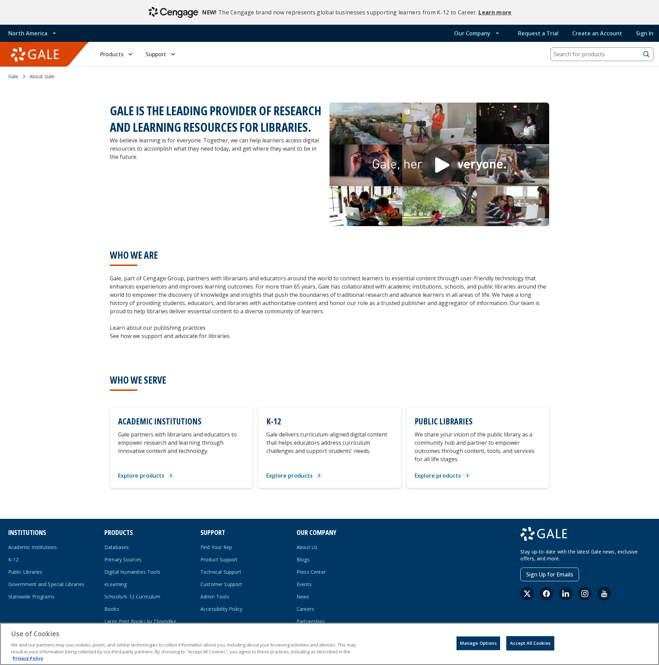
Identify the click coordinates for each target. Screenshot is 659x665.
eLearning (115, 584)
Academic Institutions (32, 547)
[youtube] (604, 593)
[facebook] (546, 593)
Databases (116, 547)
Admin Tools (214, 596)
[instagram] (585, 593)
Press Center (311, 572)
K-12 (13, 559)
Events (304, 584)
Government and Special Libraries (46, 584)
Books (111, 609)
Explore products (141, 475)
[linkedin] (566, 593)
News (303, 596)
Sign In (645, 33)
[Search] (646, 54)
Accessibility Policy (221, 609)
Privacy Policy (28, 658)
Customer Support (221, 584)
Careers (305, 609)
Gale (13, 76)
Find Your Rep (216, 547)
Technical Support (220, 572)
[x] (527, 593)
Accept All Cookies (530, 643)
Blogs (303, 559)
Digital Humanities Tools (132, 572)
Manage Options (478, 643)
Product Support (219, 559)
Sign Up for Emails (549, 574)
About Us (307, 547)
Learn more (494, 12)
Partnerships (311, 621)
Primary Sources (122, 559)
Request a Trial (538, 33)
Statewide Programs (31, 596)
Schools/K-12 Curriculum (132, 596)
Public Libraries (25, 572)
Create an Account (597, 33)
